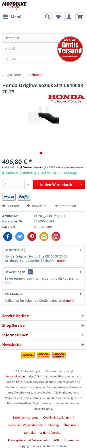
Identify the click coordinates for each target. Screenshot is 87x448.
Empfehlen (67, 206)
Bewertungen (15, 272)
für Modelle (13, 294)
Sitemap (53, 425)
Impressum (71, 440)
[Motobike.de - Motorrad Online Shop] (14, 6)
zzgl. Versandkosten (30, 167)
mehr (60, 260)
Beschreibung (15, 250)
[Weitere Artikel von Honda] (66, 99)
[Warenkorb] (79, 16)
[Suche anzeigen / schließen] (47, 16)
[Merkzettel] (58, 16)
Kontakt (29, 433)
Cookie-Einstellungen (57, 417)
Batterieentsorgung (25, 417)
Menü (16, 16)
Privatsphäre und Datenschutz (28, 440)
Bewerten (39, 206)
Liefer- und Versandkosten (25, 425)
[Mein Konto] (68, 16)
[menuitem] (12, 16)
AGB (56, 440)
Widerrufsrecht (50, 433)
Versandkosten (15, 376)
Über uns (70, 425)
